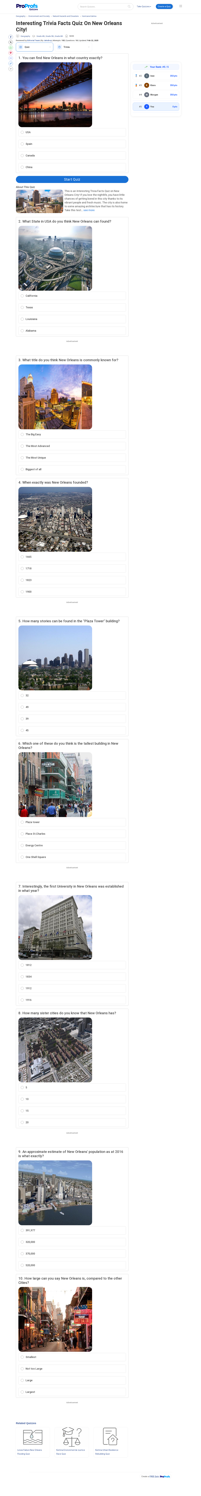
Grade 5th (50, 36)
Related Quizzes (26, 1423)
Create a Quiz (164, 6)
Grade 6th (59, 36)
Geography (25, 36)
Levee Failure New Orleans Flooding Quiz (29, 1452)
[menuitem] (144, 7)
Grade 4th (40, 36)
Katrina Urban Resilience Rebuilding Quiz (106, 1452)
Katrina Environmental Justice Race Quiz (70, 1452)
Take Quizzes (143, 6)
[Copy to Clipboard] (11, 63)
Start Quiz (72, 179)
